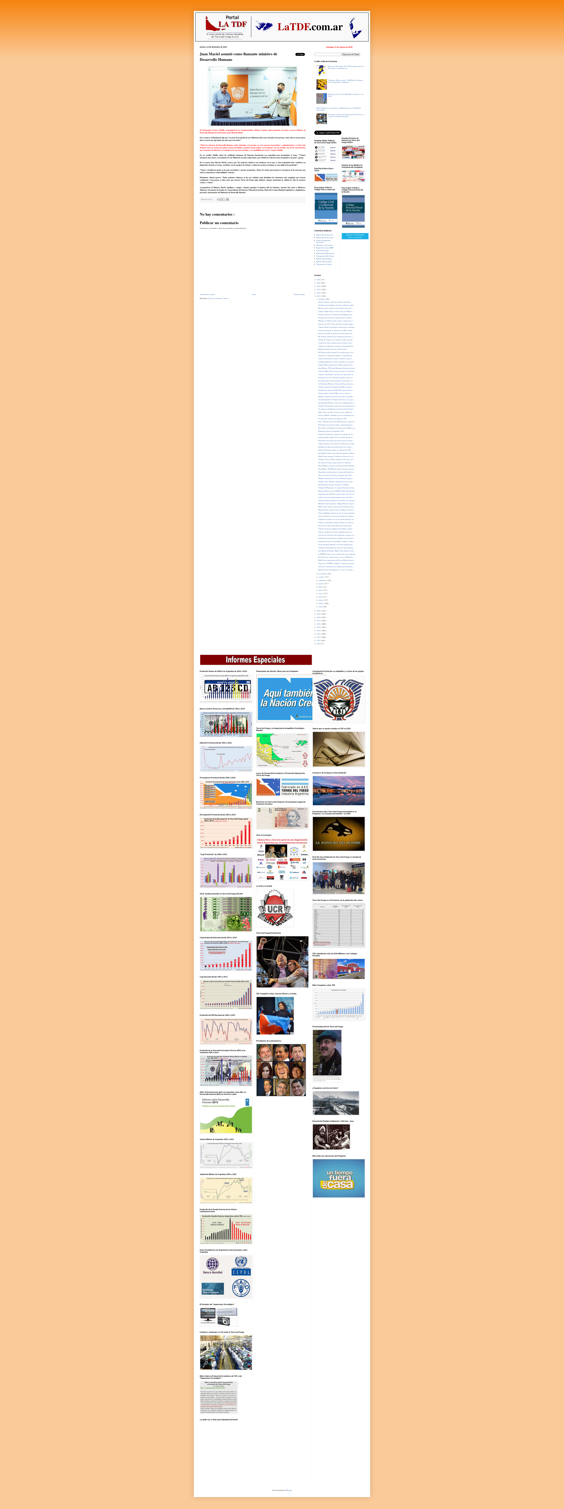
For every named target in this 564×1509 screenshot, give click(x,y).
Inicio (254, 294)
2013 (319, 634)
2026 (319, 279)
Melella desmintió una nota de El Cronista (332, 349)
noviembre (323, 574)
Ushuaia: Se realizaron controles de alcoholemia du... (336, 346)
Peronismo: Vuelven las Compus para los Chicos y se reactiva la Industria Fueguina (346, 115)
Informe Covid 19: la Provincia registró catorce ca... (336, 377)
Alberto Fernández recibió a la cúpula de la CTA (334, 450)
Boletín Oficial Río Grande (325, 253)
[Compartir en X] (224, 199)
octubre (321, 577)
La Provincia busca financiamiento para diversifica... (336, 497)
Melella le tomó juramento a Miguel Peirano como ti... (336, 503)
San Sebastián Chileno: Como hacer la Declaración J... (336, 403)
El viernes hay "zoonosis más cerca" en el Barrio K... (336, 557)
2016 (319, 624)
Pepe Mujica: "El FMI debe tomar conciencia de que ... (336, 469)
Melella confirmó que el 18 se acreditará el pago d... (336, 478)
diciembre (322, 299)
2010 (319, 644)
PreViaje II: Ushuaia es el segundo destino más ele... (335, 340)
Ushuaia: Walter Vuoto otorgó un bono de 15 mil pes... (336, 371)
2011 (319, 640)
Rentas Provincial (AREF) (325, 248)
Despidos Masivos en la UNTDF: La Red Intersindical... (337, 491)
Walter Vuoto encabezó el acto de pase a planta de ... (336, 412)
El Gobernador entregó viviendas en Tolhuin (333, 485)
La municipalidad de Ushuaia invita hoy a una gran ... (336, 399)
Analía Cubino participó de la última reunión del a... (336, 365)
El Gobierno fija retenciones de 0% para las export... (336, 440)
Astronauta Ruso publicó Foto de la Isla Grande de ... (336, 437)
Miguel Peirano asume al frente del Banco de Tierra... (336, 510)
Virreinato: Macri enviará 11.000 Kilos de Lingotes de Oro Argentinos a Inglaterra (345, 81)
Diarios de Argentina (355, 237)
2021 (319, 296)
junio (321, 590)
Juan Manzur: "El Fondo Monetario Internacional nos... (337, 368)
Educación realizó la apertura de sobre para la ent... (335, 333)
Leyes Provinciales (322, 250)
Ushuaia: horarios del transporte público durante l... (335, 387)
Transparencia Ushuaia (324, 264)
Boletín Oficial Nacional (324, 235)
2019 (319, 614)
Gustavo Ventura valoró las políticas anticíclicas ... (335, 302)
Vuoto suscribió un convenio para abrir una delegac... (336, 516)
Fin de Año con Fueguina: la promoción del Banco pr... (337, 428)
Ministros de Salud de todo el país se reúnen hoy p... (336, 321)
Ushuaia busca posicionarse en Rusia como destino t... (336, 538)
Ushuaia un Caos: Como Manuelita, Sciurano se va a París (346, 95)
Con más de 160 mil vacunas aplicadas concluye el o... (336, 535)
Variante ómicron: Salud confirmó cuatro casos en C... (336, 459)
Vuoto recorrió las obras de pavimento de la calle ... (335, 475)
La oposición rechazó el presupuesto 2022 (332, 418)
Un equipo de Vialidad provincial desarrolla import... (336, 409)
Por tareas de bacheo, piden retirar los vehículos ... (335, 462)
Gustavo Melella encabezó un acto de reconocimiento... (337, 513)
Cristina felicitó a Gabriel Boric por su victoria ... (334, 393)
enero (321, 606)
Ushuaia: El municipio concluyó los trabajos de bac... (336, 434)
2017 (319, 620)
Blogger (289, 1490)
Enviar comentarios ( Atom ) (219, 298)
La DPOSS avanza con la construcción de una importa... (337, 554)
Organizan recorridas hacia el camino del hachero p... (336, 472)
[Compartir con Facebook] (227, 199)
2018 (319, 617)
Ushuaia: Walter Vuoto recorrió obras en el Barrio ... (336, 311)
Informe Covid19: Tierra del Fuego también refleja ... (336, 324)
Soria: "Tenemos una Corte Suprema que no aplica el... (336, 421)
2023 (319, 289)
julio (320, 587)
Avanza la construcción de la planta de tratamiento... (336, 566)
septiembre (323, 580)
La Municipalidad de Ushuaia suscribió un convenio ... (336, 362)
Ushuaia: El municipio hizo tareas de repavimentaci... (336, 548)
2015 (319, 627)
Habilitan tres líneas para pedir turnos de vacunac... (335, 447)
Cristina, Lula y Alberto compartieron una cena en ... (336, 481)
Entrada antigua (299, 294)
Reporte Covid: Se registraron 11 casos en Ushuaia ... (336, 570)
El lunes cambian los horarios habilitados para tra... (335, 532)
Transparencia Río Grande (325, 256)
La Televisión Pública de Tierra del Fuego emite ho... (336, 384)
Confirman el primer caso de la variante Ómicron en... (336, 519)
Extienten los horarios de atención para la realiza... (335, 318)
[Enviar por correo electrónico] (218, 199)
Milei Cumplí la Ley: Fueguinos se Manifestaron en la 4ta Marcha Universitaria (338, 109)
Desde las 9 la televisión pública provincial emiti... (335, 526)
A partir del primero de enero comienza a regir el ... (335, 358)
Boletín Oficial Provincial (324, 237)
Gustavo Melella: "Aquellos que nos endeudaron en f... (336, 415)
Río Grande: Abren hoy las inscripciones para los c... (336, 336)
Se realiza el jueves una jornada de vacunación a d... (336, 381)
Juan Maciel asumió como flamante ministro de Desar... (337, 453)
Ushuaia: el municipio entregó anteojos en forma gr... (336, 522)
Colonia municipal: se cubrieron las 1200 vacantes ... (336, 330)
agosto (321, 583)
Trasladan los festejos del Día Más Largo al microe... (336, 390)
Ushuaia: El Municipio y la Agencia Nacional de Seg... (336, 488)
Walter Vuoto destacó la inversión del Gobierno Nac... (336, 507)
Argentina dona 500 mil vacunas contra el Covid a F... (336, 494)
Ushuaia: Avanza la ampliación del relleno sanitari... (335, 529)
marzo (321, 600)
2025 (319, 283)
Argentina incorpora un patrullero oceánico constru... (336, 541)
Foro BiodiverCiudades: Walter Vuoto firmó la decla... (336, 551)
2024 (319, 286)
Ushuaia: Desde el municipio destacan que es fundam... (337, 327)
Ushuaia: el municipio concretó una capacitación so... (336, 374)
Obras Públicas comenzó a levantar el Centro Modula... (337, 466)
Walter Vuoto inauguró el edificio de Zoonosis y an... (336, 456)
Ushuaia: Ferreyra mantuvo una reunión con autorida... (337, 500)
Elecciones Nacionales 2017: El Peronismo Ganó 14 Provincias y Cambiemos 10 (346, 67)
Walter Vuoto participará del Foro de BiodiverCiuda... (336, 560)
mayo (321, 593)
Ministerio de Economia (324, 245)
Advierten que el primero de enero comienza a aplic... (336, 305)
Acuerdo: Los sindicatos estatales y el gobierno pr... (335, 355)
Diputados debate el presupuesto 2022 (331, 431)
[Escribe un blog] (221, 199)
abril (320, 597)
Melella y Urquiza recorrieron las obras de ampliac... (336, 396)
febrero (321, 603)
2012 (319, 637)
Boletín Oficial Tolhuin (324, 259)
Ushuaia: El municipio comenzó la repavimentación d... (337, 406)
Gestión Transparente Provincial (323, 241)
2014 (319, 630)
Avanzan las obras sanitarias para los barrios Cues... (335, 343)
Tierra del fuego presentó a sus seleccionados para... (336, 544)
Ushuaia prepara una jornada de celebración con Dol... (336, 444)
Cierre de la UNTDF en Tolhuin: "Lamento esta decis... (336, 563)
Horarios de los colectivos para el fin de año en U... (335, 308)
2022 (319, 293)
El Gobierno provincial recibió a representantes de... (336, 425)
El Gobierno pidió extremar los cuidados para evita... (336, 352)
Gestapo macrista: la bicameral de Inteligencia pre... (335, 314)
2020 (319, 611)
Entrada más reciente (207, 294)
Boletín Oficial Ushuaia (324, 261)
